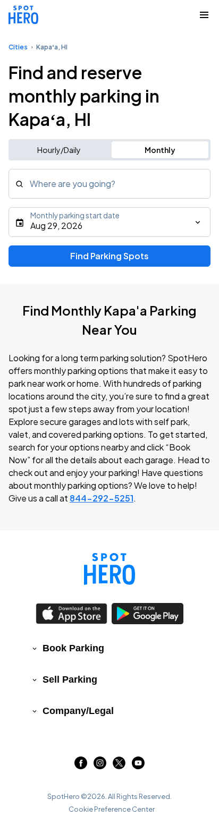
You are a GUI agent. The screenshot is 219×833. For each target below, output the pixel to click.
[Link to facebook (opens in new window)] (80, 765)
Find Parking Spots (109, 255)
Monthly (160, 150)
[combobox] (109, 184)
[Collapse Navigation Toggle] (204, 14)
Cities (18, 47)
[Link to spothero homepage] (109, 568)
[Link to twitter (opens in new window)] (119, 765)
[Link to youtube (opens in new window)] (138, 765)
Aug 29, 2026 (56, 225)
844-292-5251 (101, 498)
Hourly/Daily (59, 150)
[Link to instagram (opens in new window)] (100, 765)
